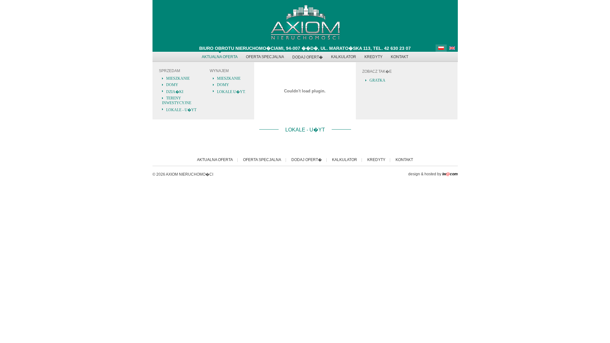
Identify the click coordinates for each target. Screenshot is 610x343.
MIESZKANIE (178, 78)
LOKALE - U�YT (181, 110)
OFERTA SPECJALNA (265, 57)
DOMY (172, 85)
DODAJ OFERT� (307, 57)
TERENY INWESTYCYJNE (176, 100)
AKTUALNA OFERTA (220, 57)
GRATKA (377, 80)
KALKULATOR (343, 57)
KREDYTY (373, 57)
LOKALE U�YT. (231, 92)
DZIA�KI (174, 92)
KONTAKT (399, 57)
